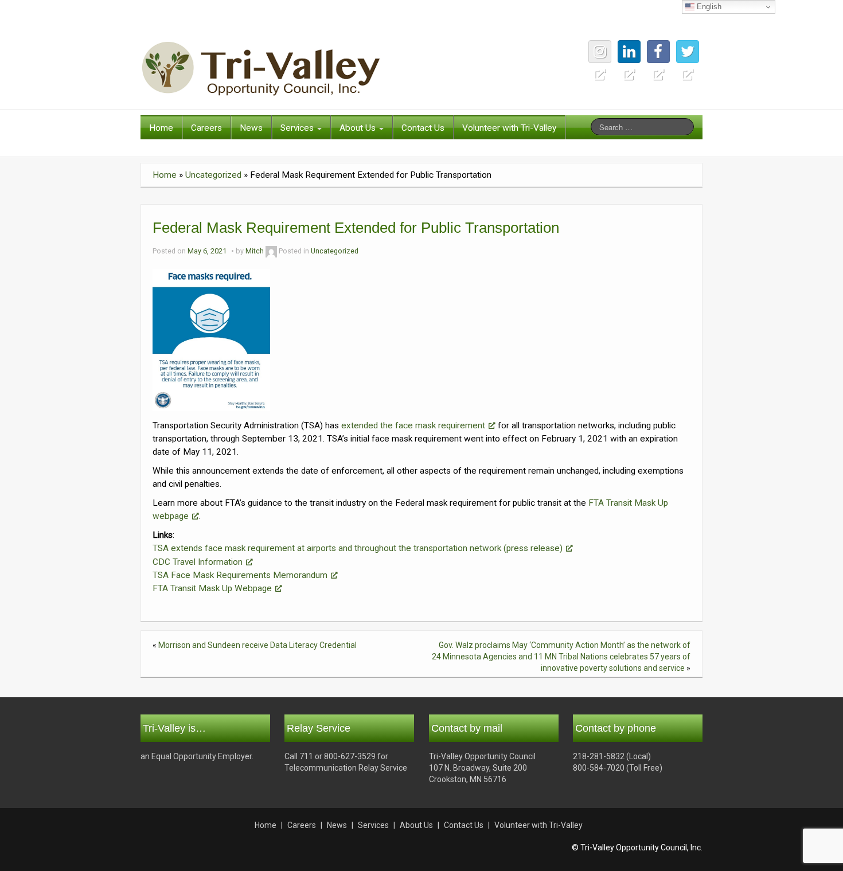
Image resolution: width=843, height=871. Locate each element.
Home (161, 128)
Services (298, 128)
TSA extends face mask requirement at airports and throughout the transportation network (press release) (358, 548)
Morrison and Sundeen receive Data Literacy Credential (257, 645)
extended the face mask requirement (413, 425)
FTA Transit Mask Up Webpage (212, 588)
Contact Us (422, 128)
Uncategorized (213, 175)
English (707, 6)
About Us (358, 128)
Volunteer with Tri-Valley (509, 128)
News (251, 128)
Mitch (254, 251)
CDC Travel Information (198, 562)
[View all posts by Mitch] (271, 251)
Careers (206, 128)
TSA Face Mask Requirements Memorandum (240, 575)
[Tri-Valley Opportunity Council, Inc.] (260, 68)
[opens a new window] (687, 51)
